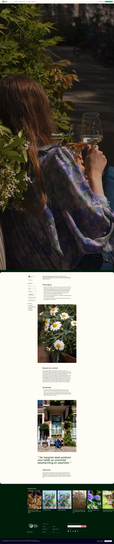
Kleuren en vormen (32, 477)
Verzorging (28, 1)
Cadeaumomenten (22, 1)
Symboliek (30, 478)
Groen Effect (34, 1)
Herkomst (30, 480)
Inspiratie (15, 1)
